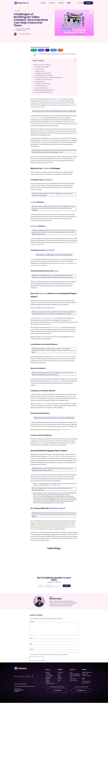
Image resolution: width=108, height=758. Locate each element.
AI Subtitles (48, 674)
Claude (60, 50)
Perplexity (41, 50)
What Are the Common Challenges (42, 64)
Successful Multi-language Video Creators (44, 90)
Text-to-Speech (49, 675)
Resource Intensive (40, 71)
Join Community (74, 680)
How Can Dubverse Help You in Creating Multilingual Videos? (48, 77)
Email (31, 643)
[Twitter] (23, 677)
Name (31, 638)
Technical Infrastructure (41, 85)
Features (48, 672)
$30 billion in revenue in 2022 (52, 101)
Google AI (53, 50)
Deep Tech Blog (74, 674)
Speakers (48, 678)
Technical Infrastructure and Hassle (44, 75)
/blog (27, 3)
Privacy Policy (85, 682)
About (59, 674)
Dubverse (35, 54)
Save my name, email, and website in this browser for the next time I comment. (49, 654)
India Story (60, 672)
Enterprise (61, 3)
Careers (60, 677)
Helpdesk (48, 682)
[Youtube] (29, 677)
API (67, 3)
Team (59, 675)
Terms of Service (86, 681)
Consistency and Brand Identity (43, 73)
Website (31, 649)
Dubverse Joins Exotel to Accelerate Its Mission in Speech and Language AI (38, 557)
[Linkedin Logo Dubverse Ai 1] (26, 677)
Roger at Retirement (87, 672)
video (50, 483)
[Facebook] (21, 677)
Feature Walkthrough (75, 675)
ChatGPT (34, 50)
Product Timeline (50, 683)
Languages (48, 677)
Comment (32, 621)
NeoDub (35, 403)
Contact (59, 678)
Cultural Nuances (40, 69)
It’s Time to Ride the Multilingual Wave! (43, 92)
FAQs (59, 680)
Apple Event (85, 674)
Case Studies (73, 678)
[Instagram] (32, 677)
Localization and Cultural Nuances (43, 79)
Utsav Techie (36, 496)
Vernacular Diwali (86, 675)
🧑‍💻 (78, 674)
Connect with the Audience (42, 88)
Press (71, 677)
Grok (47, 50)
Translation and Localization (42, 67)
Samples (48, 680)
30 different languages (68, 356)
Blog (71, 672)
